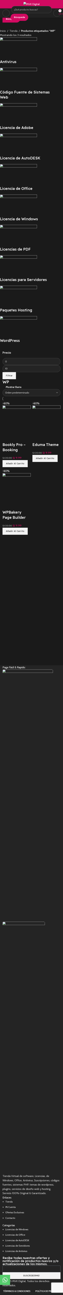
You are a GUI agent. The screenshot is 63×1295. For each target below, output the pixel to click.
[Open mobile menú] (6, 13)
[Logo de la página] (32, 4)
